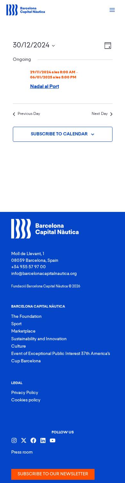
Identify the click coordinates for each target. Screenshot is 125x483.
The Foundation (26, 316)
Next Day (100, 114)
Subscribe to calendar (59, 134)
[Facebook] (33, 440)
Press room (22, 452)
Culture (18, 346)
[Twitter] (24, 440)
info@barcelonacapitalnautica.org (44, 273)
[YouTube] (52, 440)
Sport (16, 324)
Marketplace (23, 331)
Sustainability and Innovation (39, 339)
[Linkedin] (43, 440)
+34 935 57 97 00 (28, 267)
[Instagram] (14, 440)
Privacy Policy (24, 392)
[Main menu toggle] (112, 10)
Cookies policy (25, 400)
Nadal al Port (44, 86)
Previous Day (29, 114)
